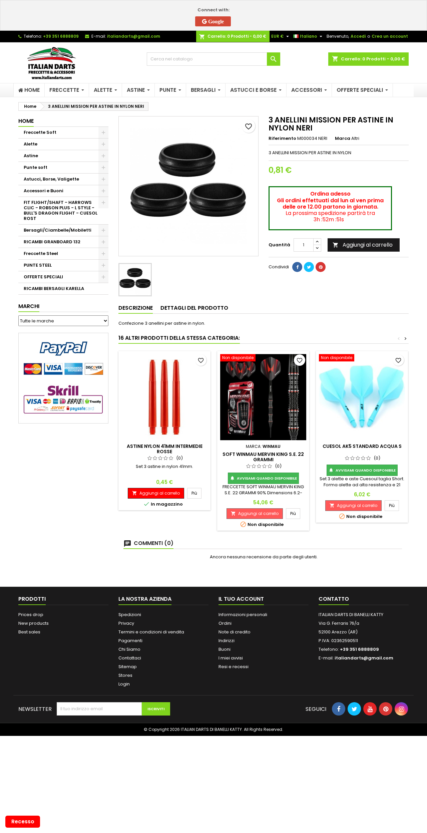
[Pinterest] (321, 267)
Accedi (358, 36)
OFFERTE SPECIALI (43, 277)
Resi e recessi (234, 666)
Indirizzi (227, 640)
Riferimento (282, 138)
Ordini (225, 623)
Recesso (22, 821)
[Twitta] (309, 267)
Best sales (29, 632)
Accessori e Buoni (43, 191)
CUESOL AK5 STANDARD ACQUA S (362, 446)
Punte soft (35, 167)
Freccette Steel (41, 253)
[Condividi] (297, 267)
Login (124, 684)
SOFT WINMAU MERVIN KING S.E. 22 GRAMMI (263, 457)
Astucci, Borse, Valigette (51, 179)
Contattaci (129, 658)
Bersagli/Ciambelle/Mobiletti (57, 230)
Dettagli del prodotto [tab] (194, 308)
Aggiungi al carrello (363, 245)
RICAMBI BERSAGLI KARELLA (54, 288)
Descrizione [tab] (135, 308)
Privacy (126, 623)
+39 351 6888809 (61, 36)
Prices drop (30, 614)
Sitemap (127, 666)
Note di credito (235, 632)
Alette (30, 144)
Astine (31, 156)
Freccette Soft (40, 132)
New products (33, 623)
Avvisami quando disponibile (263, 478)
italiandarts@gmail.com (133, 36)
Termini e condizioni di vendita (151, 632)
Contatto (334, 599)
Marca (342, 138)
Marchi (28, 306)
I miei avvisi (231, 658)
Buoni (225, 649)
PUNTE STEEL (38, 265)
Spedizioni (129, 614)
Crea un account (390, 36)
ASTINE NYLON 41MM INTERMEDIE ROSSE (164, 449)
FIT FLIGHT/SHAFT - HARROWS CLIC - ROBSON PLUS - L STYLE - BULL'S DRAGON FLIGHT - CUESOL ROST (60, 210)
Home (26, 121)
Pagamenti (130, 640)
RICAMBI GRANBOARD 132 (52, 242)
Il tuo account (241, 599)
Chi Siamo (129, 649)
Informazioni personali (243, 614)
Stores (125, 675)
